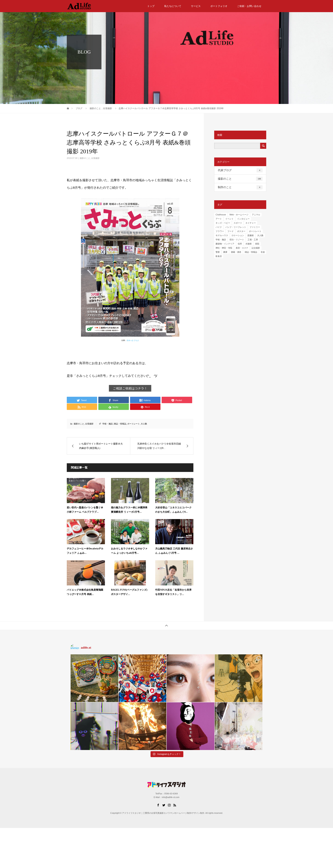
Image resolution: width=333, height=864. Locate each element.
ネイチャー (250, 223)
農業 (225, 252)
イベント (229, 219)
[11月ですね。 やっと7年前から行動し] (190, 726)
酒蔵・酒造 (236, 252)
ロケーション (238, 235)
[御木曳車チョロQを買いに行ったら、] (94, 678)
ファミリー (255, 227)
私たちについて (172, 6)
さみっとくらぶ (133, 340)
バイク (219, 227)
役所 (240, 244)
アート (219, 219)
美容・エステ (242, 248)
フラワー (220, 231)
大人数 (144, 424)
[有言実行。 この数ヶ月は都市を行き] (142, 678)
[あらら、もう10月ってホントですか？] (238, 726)
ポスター (241, 231)
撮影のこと (85, 158)
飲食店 (219, 256)
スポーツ (238, 223)
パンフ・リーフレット (235, 227)
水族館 (248, 244)
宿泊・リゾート (236, 239)
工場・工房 (252, 239)
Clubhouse (221, 214)
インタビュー (243, 219)
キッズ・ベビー (223, 223)
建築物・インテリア (225, 244)
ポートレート (133, 424)
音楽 (263, 252)
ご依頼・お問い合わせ (249, 6)
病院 (257, 244)
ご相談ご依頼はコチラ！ (130, 388)
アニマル (256, 214)
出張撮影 (95, 158)
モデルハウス (222, 235)
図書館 (250, 235)
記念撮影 (256, 248)
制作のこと (239, 187)
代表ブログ (239, 170)
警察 (218, 252)
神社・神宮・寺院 (224, 248)
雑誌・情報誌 (120, 424)
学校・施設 (107, 424)
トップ (151, 6)
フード (230, 231)
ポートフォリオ (218, 6)
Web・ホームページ (238, 214)
